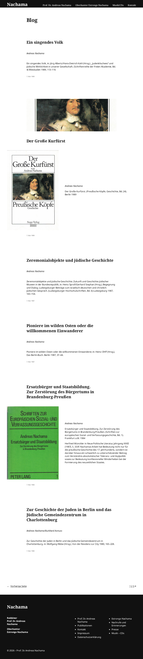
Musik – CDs (118, 633)
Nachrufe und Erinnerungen (119, 624)
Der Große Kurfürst (46, 140)
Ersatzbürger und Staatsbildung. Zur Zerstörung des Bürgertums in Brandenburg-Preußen (60, 391)
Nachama (17, 4)
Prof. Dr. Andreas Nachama (86, 620)
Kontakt (82, 629)
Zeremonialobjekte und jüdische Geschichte (70, 260)
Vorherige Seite (17, 586)
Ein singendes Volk (45, 42)
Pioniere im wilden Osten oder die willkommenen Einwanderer (60, 328)
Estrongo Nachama (122, 618)
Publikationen (85, 625)
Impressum (84, 633)
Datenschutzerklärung (89, 637)
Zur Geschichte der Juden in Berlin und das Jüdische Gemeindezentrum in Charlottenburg (69, 514)
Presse (115, 629)
